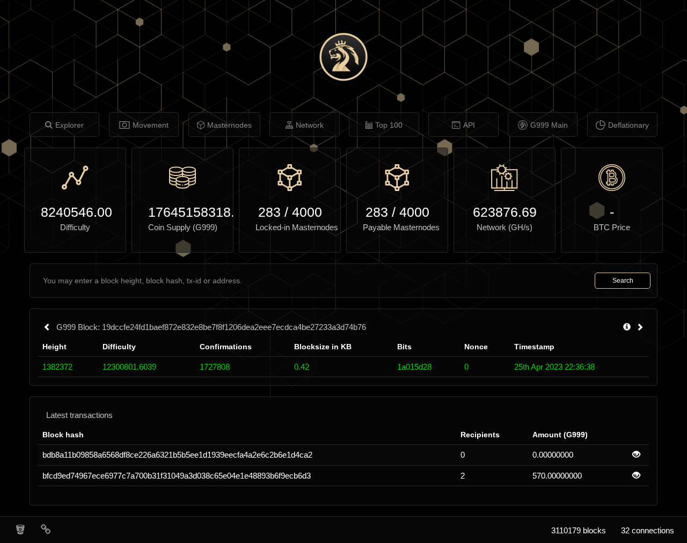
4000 (307, 211)
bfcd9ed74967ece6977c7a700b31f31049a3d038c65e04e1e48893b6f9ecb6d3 (176, 475)
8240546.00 (75, 211)
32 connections (647, 530)
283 (269, 211)
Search (622, 280)
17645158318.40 (182, 211)
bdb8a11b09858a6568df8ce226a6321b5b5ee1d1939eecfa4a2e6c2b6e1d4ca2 (177, 454)
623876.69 (505, 211)
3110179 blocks (578, 530)
